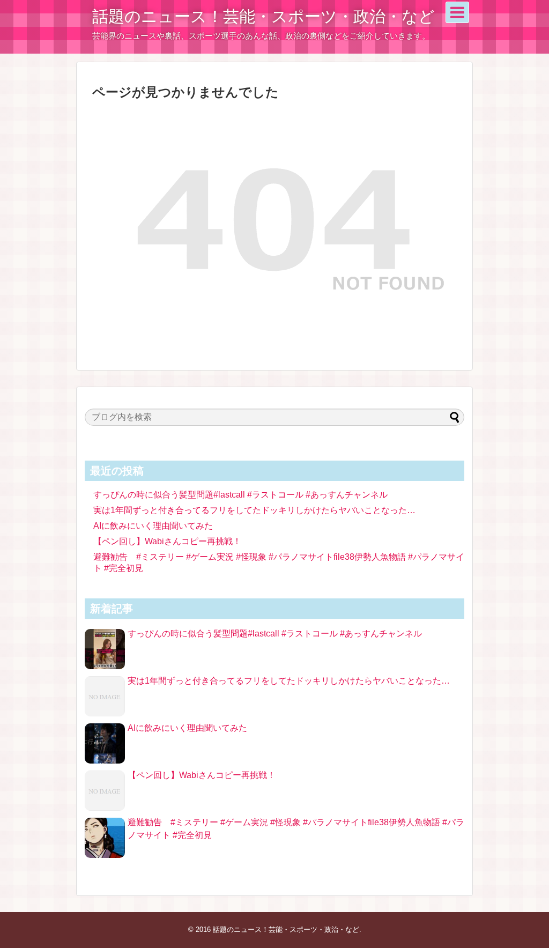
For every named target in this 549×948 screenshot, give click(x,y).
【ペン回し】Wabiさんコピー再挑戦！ (167, 541)
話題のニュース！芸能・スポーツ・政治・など (263, 16)
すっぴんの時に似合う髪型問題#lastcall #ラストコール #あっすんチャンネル (240, 494)
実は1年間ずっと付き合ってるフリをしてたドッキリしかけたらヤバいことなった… (254, 510)
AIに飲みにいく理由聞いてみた (153, 525)
